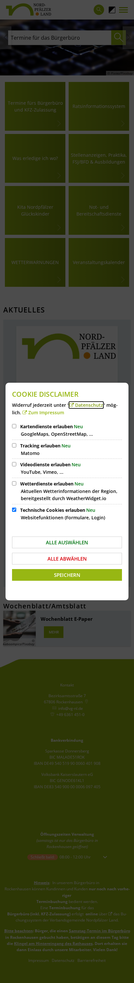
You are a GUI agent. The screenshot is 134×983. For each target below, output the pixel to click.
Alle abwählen (67, 558)
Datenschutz (89, 405)
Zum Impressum (46, 412)
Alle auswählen (67, 542)
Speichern (67, 575)
